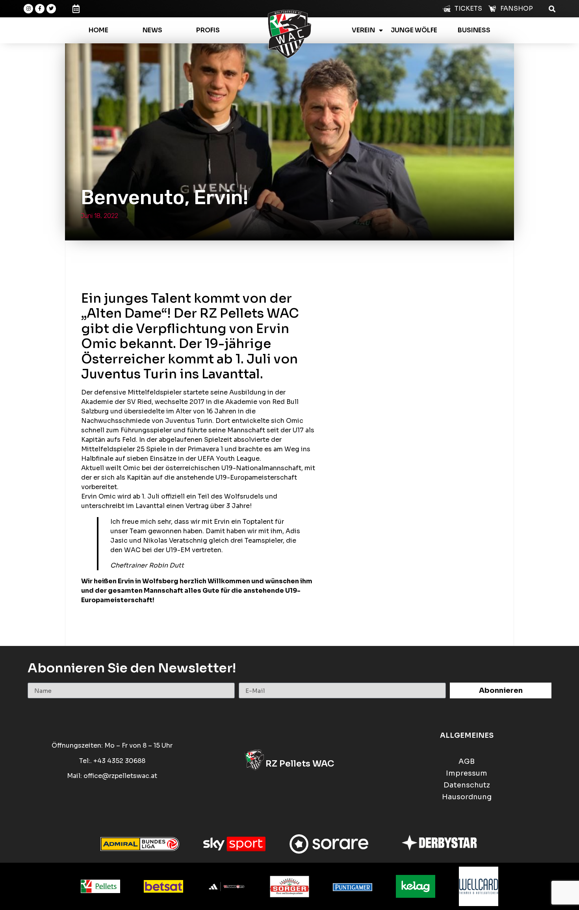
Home (98, 30)
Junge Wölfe (414, 30)
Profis (208, 30)
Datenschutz (467, 785)
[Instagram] (28, 8)
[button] (552, 8)
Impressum (466, 773)
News (152, 30)
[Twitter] (51, 8)
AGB (466, 762)
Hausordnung (467, 797)
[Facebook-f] (40, 8)
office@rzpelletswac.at (120, 776)
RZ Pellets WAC (299, 763)
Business (474, 30)
